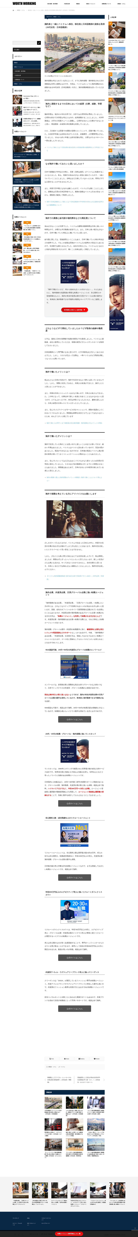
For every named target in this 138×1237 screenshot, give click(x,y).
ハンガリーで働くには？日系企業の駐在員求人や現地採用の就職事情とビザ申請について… (116, 67)
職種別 (78, 3)
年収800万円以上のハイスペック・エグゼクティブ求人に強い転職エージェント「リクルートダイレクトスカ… (78, 1203)
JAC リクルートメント (31, 1224)
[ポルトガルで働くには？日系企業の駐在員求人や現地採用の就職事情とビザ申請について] (116, 131)
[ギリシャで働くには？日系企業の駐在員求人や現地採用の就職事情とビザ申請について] (116, 205)
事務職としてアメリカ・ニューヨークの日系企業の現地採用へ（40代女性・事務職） (59, 1080)
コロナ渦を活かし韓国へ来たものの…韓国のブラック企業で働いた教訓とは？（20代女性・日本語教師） (74, 1113)
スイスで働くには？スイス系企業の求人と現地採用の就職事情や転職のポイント (116, 192)
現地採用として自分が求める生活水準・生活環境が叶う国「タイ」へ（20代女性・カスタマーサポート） (89, 1080)
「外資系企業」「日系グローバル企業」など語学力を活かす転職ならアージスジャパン (26, 181)
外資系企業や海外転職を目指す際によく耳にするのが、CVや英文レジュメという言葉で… (31, 102)
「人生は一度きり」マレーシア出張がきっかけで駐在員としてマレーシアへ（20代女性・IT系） (95, 1134)
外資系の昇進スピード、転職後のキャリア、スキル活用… (32, 120)
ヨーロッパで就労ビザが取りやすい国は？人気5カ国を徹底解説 (116, 168)
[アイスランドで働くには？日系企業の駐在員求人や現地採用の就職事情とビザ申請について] (116, 80)
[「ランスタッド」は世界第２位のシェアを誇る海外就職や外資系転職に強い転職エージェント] (17, 226)
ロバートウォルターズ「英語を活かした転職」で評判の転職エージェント (26, 155)
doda (28, 1218)
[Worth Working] (24, 3)
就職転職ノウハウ (106, 3)
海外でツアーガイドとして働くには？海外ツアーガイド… (32, 108)
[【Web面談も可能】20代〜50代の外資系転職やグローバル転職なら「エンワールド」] (17, 237)
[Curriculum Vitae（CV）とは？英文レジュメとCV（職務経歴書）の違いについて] (116, 30)
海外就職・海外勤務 (52, 3)
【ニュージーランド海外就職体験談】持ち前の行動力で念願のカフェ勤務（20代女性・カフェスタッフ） (53, 1155)
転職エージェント (90, 3)
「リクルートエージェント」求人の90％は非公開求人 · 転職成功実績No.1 (31, 261)
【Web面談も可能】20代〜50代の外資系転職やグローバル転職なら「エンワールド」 (40, 1202)
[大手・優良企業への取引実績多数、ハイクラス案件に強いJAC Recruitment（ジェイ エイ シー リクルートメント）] (17, 248)
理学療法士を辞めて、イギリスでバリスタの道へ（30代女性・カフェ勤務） (53, 1134)
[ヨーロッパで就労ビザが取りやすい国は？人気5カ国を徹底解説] (116, 156)
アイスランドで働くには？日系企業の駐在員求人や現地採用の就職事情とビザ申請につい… (116, 93)
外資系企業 (67, 3)
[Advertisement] (75, 1036)
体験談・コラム (121, 3)
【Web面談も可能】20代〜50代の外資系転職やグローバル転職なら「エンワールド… (32, 239)
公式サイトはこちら (75, 719)
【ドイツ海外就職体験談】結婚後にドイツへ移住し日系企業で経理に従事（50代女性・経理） (95, 1112)
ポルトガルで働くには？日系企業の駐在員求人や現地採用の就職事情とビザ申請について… (116, 143)
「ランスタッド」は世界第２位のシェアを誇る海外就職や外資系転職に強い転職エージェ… (26, 206)
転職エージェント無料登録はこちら (68, 1233)
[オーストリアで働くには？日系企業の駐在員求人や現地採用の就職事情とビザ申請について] (116, 256)
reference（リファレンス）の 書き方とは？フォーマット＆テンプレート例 (116, 118)
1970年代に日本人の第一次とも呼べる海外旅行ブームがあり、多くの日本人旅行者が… (31, 114)
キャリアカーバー (46, 1223)
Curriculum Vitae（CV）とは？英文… (31, 97)
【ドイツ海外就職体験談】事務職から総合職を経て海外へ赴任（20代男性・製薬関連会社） (95, 1154)
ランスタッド (16, 1218)
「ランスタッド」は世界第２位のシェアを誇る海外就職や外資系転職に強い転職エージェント (117, 1202)
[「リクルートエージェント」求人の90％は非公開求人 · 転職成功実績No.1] (17, 259)
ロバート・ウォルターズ (17, 1224)
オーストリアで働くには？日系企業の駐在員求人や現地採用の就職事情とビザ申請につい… (116, 269)
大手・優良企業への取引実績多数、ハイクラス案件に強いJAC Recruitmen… (31, 250)
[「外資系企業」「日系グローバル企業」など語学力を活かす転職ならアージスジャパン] (17, 271)
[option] (22, 1193)
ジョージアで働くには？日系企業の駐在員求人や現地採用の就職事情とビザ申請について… (116, 243)
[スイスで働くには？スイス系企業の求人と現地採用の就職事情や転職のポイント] (116, 180)
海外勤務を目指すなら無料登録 (74, 310)
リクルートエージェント (46, 1219)
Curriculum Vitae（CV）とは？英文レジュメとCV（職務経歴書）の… (116, 42)
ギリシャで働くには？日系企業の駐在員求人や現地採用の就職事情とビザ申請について (116, 218)
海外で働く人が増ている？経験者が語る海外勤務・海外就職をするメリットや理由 (74, 423)
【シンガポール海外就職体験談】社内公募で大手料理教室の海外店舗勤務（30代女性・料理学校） (74, 1154)
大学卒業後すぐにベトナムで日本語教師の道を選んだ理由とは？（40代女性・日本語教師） (53, 1112)
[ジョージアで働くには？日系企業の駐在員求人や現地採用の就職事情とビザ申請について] (116, 231)
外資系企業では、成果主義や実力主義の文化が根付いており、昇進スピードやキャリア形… (31, 125)
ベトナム (62, 1066)
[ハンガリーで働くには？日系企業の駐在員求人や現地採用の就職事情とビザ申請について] (116, 55)
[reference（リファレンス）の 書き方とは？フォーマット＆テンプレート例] (116, 106)
